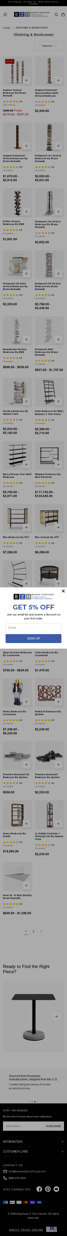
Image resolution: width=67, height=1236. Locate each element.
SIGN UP (33, 638)
